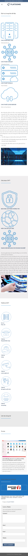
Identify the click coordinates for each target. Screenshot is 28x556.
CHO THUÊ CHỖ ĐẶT (7, 61)
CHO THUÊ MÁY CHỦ (7, 40)
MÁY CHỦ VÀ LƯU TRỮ (7, 228)
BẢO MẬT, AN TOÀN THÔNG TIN (10, 208)
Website (4, 537)
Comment (5, 513)
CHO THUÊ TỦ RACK (7, 83)
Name (4, 525)
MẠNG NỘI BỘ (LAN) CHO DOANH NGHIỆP (13, 248)
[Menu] (2, 4)
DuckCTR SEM (10, 501)
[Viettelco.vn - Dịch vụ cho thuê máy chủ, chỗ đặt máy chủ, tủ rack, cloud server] (14, 4)
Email (4, 531)
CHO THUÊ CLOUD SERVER (8, 104)
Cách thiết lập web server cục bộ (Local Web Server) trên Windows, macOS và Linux (13, 459)
